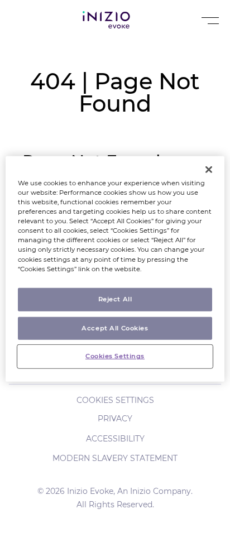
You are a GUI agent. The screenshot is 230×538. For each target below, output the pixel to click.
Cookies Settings (115, 400)
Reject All (115, 298)
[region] (115, 269)
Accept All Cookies (115, 328)
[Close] (209, 169)
